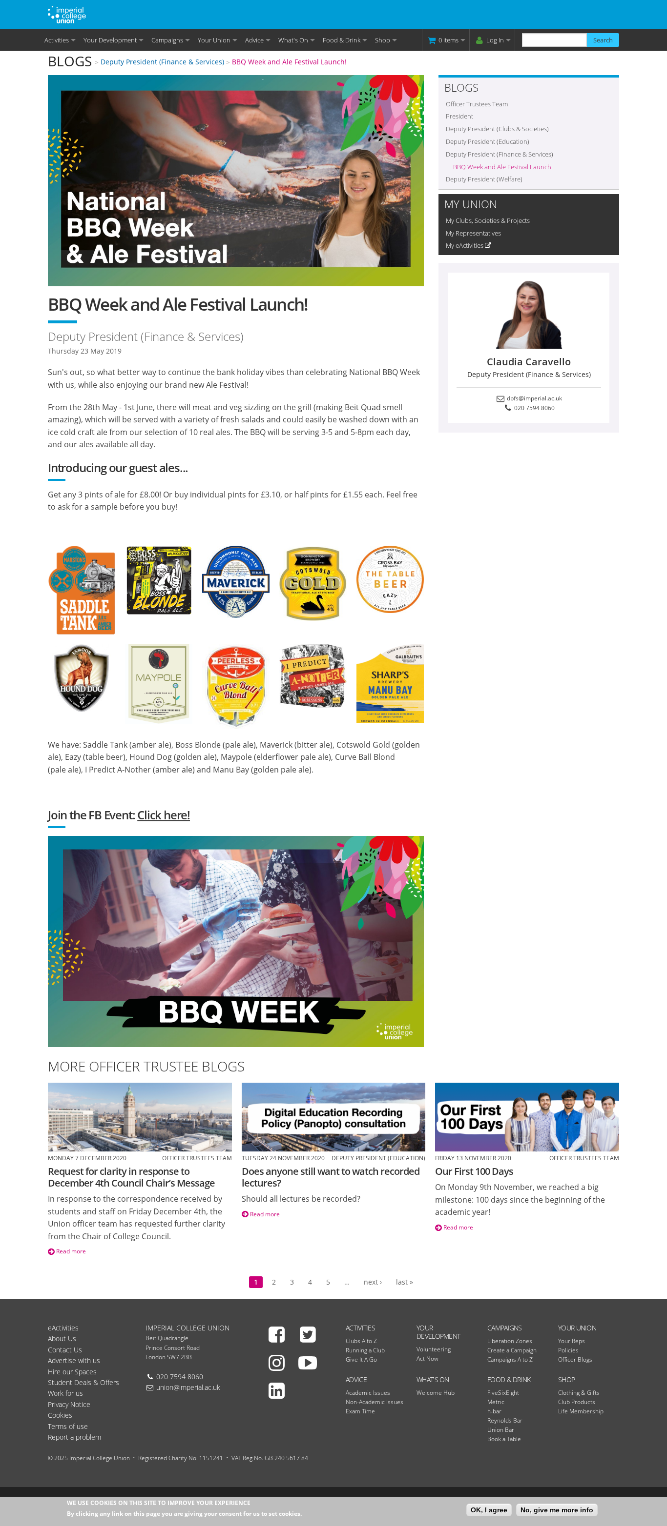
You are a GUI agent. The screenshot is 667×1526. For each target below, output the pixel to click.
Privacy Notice (69, 1404)
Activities (56, 40)
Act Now (427, 1358)
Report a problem (74, 1437)
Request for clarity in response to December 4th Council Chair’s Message (131, 1177)
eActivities (63, 1327)
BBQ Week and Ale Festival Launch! (289, 61)
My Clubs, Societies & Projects (488, 220)
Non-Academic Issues (374, 1402)
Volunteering (434, 1349)
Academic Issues (368, 1392)
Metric (495, 1402)
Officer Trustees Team (477, 103)
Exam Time (360, 1411)
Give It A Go (361, 1359)
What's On (293, 40)
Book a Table (504, 1439)
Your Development (110, 40)
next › (373, 1282)
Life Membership (581, 1411)
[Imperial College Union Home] (67, 13)
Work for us (65, 1393)
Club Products (576, 1402)
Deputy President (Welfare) (484, 179)
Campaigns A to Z (510, 1359)
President (459, 116)
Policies (568, 1350)
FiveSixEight (503, 1392)
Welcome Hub (436, 1392)
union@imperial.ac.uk (188, 1387)
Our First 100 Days (474, 1171)
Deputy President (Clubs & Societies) (497, 128)
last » (404, 1282)
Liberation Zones (509, 1341)
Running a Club (365, 1350)
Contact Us (65, 1349)
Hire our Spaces (72, 1371)
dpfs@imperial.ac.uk (533, 398)
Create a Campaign (512, 1350)
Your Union (214, 40)
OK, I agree (489, 1510)
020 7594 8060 (534, 408)
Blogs (70, 61)
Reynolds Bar (504, 1420)
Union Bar (500, 1430)
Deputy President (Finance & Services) (162, 61)
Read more (70, 1251)
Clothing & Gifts (579, 1392)
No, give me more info (557, 1510)
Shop (382, 40)
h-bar (494, 1411)
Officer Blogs (575, 1359)
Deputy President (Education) (487, 141)
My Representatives (473, 233)
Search (603, 40)
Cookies (60, 1415)
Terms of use (68, 1426)
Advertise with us (74, 1360)
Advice (254, 40)
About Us (62, 1338)
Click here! (163, 815)
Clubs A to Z (361, 1341)
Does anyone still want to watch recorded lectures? (330, 1177)
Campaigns (167, 40)
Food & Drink (341, 40)
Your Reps (571, 1341)
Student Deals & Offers (83, 1382)
